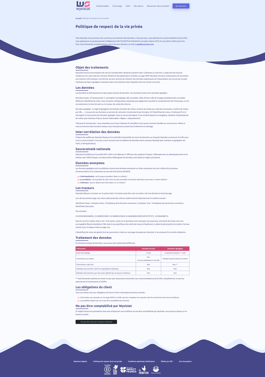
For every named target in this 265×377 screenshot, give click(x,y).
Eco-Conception (185, 361)
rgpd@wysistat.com (145, 44)
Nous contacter (163, 6)
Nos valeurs (138, 6)
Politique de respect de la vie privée (107, 361)
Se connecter (181, 6)
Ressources (151, 6)
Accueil (78, 18)
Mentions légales (80, 361)
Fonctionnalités (102, 6)
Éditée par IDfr (167, 361)
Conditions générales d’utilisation (141, 361)
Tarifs (128, 6)
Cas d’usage (117, 6)
